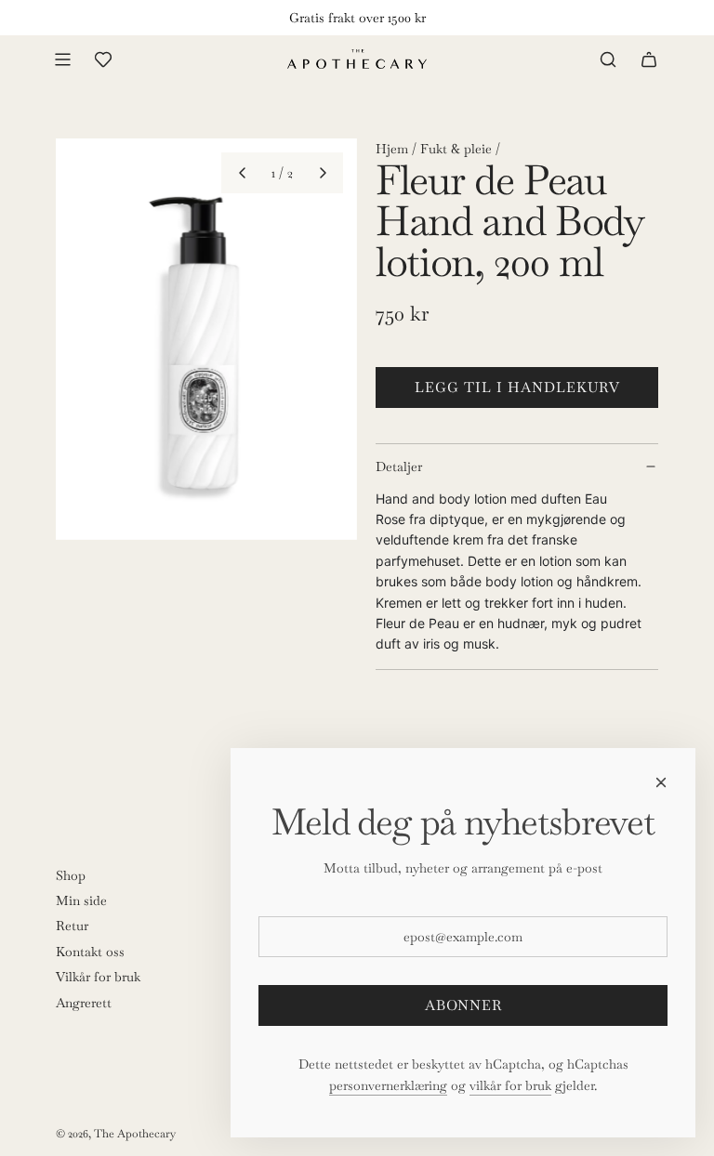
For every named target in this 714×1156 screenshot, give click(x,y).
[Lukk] (661, 782)
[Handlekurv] (648, 59)
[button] (241, 172)
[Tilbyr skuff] (103, 59)
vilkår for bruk (510, 1085)
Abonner (463, 1005)
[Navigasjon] (62, 59)
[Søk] (608, 59)
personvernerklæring (388, 1085)
